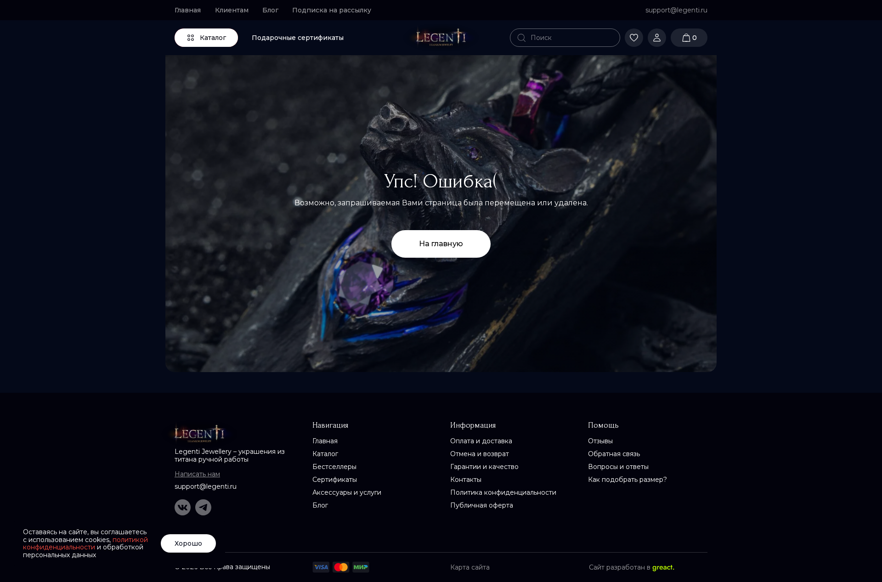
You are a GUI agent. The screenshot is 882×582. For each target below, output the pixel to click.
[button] (335, 10)
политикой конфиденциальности (85, 544)
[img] (441, 37)
